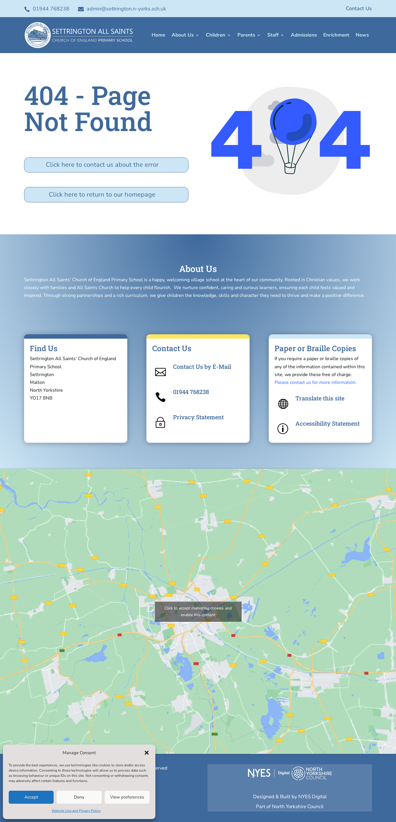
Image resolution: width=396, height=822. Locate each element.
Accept (31, 797)
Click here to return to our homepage (102, 194)
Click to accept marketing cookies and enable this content (198, 611)
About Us (183, 35)
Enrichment (336, 35)
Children (215, 35)
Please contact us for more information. (316, 382)
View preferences (127, 797)
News (362, 35)
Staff (273, 35)
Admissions (304, 35)
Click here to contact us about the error (102, 164)
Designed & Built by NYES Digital (290, 796)
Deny (79, 797)
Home (158, 35)
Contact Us (359, 8)
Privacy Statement (198, 417)
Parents (246, 35)
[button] (147, 753)
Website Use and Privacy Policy (76, 810)
